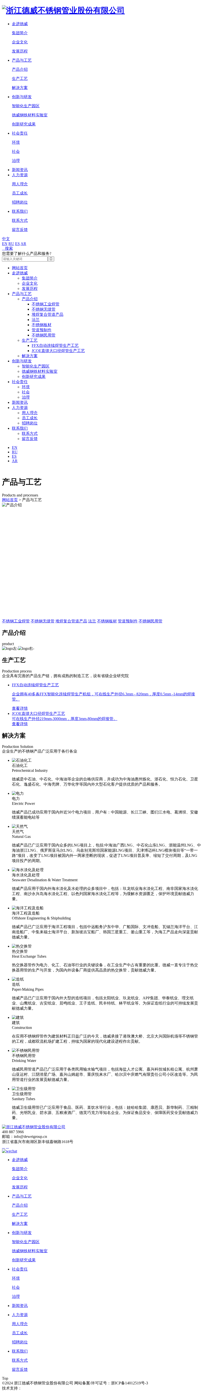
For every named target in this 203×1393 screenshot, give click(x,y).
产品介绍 (20, 69)
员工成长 (20, 193)
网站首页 (20, 268)
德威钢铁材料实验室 (30, 115)
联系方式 (20, 220)
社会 (16, 151)
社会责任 (20, 133)
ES (17, 244)
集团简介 (20, 33)
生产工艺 (20, 78)
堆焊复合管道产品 (47, 314)
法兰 (36, 319)
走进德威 (20, 24)
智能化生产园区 (26, 106)
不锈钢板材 (41, 325)
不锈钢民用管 (43, 335)
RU (11, 244)
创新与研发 (22, 97)
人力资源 (20, 175)
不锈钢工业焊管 (45, 304)
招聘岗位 (20, 202)
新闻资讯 (20, 170)
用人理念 (20, 184)
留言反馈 (20, 230)
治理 (16, 161)
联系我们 (20, 211)
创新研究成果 (24, 124)
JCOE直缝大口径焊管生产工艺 (58, 351)
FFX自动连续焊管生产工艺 (55, 345)
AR (23, 244)
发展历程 (20, 51)
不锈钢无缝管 (43, 309)
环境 (16, 142)
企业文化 (20, 42)
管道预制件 (41, 330)
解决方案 (20, 88)
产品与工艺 (22, 60)
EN (4, 244)
